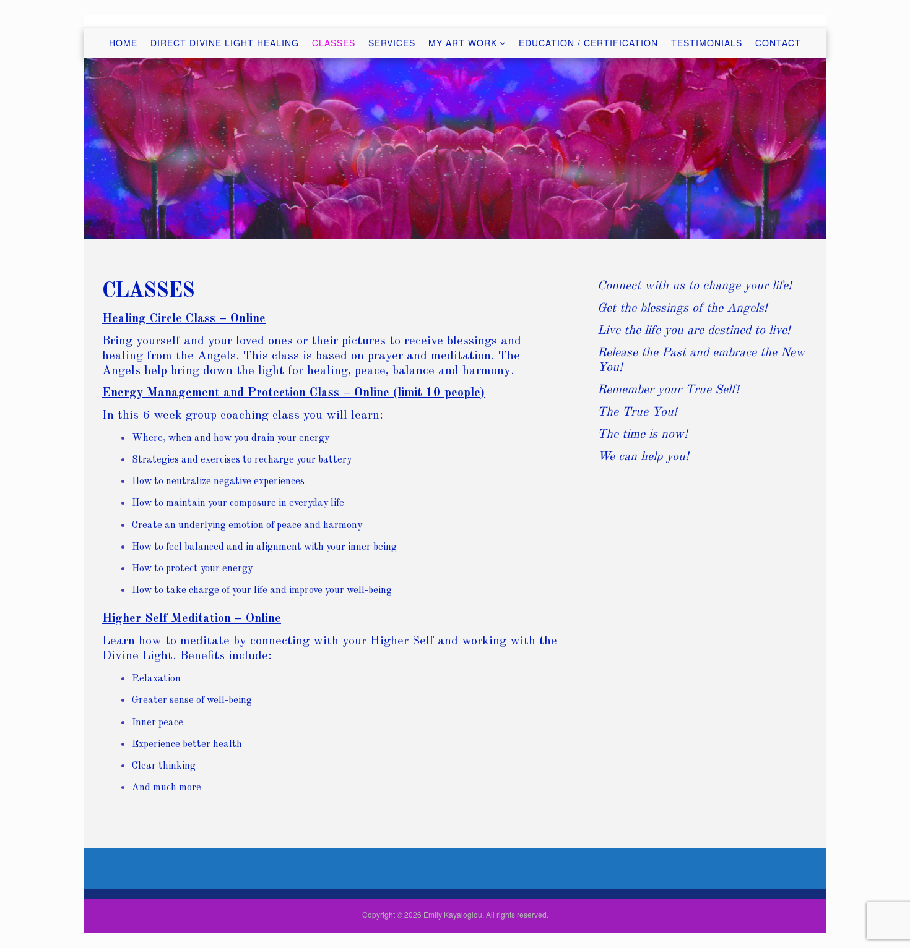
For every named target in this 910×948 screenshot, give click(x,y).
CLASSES (333, 42)
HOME (123, 42)
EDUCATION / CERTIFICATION (588, 42)
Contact (778, 42)
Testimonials (706, 42)
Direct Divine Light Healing (224, 42)
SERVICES (391, 42)
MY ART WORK (462, 42)
